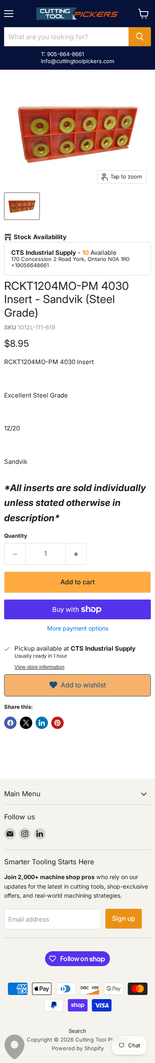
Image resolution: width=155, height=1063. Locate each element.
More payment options (77, 628)
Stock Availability (40, 237)
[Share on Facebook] (10, 723)
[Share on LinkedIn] (42, 723)
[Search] (140, 36)
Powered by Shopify (78, 1048)
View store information (39, 667)
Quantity (15, 536)
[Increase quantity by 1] (76, 553)
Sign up (123, 918)
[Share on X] (26, 723)
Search (77, 1031)
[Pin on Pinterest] (57, 723)
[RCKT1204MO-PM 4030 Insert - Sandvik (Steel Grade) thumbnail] (22, 206)
